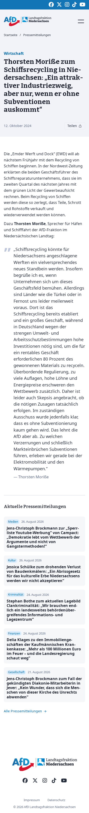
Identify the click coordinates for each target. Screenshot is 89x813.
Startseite (10, 35)
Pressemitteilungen (37, 35)
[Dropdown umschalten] (80, 126)
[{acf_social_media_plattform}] (25, 780)
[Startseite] (27, 21)
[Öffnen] (81, 21)
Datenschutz (56, 800)
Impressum (32, 800)
